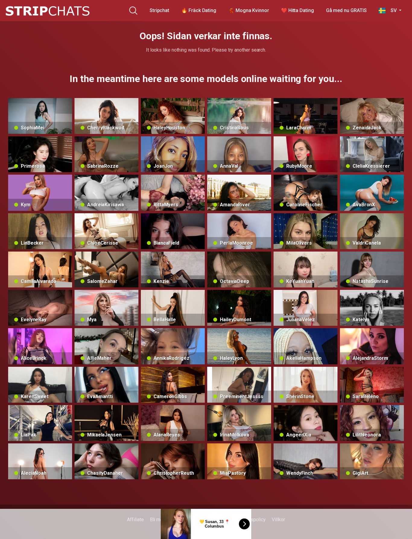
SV (392, 10)
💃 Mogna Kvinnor (248, 10)
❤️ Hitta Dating (297, 10)
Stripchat (159, 10)
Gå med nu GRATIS (346, 10)
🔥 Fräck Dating (198, 10)
